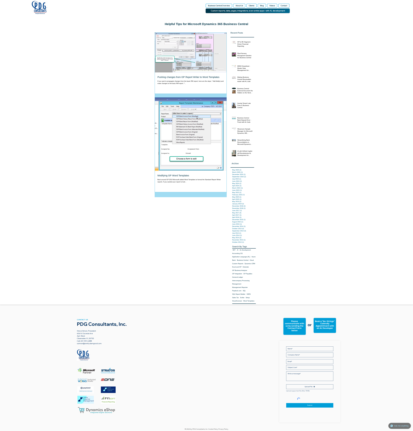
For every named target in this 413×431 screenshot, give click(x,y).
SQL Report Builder (238, 294)
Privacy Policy (223, 429)
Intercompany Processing (241, 280)
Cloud (252, 260)
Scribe (242, 297)
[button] (309, 386)
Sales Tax (235, 297)
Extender (246, 267)
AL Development (245, 250)
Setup (248, 297)
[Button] (325, 325)
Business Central (242, 260)
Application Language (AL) (241, 257)
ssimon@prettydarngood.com (89, 343)
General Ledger (237, 277)
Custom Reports (237, 263)
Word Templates (248, 301)
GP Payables (247, 274)
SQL (244, 291)
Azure (254, 257)
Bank (234, 260)
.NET (234, 250)
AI (237, 250)
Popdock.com (236, 291)
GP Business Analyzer (239, 270)
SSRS (249, 294)
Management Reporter (240, 287)
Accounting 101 (237, 253)
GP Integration (237, 274)
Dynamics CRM (250, 263)
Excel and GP (236, 267)
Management (236, 284)
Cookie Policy (213, 429)
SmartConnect (237, 301)
